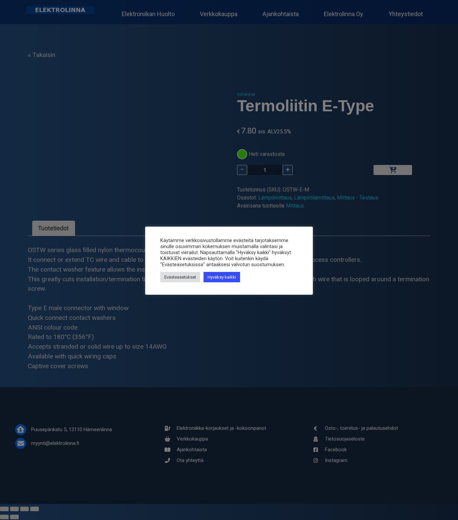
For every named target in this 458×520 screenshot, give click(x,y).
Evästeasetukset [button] (180, 277)
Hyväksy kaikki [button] (222, 277)
